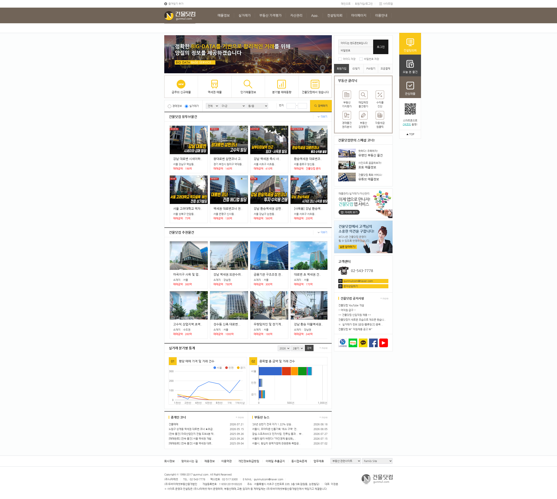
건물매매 (173, 424)
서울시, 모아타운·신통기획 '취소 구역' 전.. (275, 429)
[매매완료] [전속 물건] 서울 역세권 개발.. (191, 438)
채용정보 (209, 461)
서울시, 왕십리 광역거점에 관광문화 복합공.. (276, 443)
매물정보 (224, 15)
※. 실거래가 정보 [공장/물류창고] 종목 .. (360, 324)
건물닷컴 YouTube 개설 (351, 305)
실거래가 (244, 15)
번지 (281, 105)
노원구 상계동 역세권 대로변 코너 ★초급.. (191, 429)
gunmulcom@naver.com (358, 280)
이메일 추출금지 (275, 461)
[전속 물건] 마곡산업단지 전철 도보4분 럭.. (192, 433)
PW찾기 (370, 68)
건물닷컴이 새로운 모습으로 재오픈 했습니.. (362, 319)
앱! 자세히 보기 (349, 212)
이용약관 (226, 461)
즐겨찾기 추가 (175, 3)
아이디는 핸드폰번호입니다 (354, 43)
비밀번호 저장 (371, 58)
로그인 (369, 3)
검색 (309, 348)
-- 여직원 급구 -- (347, 310)
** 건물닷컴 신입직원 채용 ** (354, 314)
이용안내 (381, 15)
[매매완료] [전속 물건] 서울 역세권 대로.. (191, 443)
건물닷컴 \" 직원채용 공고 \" (355, 329)
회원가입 (359, 3)
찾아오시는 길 (189, 461)
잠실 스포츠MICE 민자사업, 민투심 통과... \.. (277, 433)
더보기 (324, 116)
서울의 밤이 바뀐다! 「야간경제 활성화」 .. (274, 438)
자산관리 (296, 15)
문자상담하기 (351, 286)
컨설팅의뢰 (334, 15)
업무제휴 (319, 461)
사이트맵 (388, 3)
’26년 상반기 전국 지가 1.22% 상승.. (272, 424)
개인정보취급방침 (248, 461)
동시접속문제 (299, 461)
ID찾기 (356, 68)
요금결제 (385, 68)
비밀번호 (345, 50)
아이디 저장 (349, 58)
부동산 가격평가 (270, 15)
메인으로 (346, 3)
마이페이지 (358, 15)
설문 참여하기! (348, 246)
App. (315, 15)
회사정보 (169, 461)
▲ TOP (410, 134)
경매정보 (177, 105)
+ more (323, 348)
